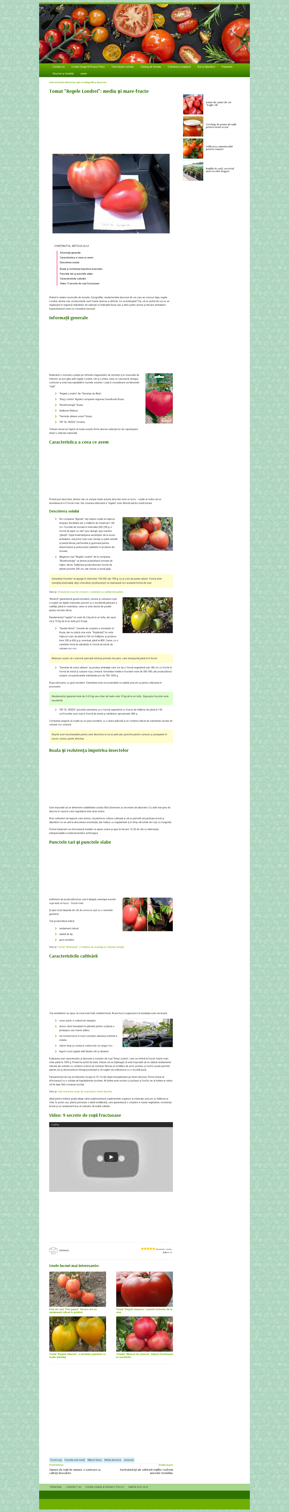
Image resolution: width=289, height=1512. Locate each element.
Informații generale (70, 252)
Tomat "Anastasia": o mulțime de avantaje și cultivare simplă (91, 947)
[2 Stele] (145, 1248)
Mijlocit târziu (95, 1460)
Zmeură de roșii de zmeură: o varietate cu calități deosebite (90, 591)
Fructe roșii (56, 1460)
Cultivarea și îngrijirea (179, 66)
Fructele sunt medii (75, 1460)
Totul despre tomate (122, 66)
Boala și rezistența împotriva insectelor (81, 268)
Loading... (56, 1124)
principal (56, 1487)
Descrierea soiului (69, 262)
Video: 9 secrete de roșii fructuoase (79, 283)
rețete (83, 73)
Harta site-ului (138, 1487)
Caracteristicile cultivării (73, 278)
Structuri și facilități (63, 73)
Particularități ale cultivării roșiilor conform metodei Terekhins (146, 1471)
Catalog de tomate (150, 66)
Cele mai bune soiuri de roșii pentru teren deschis (85, 1091)
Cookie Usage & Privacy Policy (88, 66)
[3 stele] (148, 1248)
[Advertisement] (111, 122)
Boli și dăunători (206, 66)
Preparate (227, 66)
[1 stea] (142, 1248)
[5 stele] (153, 1248)
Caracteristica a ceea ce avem (76, 257)
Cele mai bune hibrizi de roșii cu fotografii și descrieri (78, 82)
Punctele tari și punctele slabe (76, 273)
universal (128, 1460)
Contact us (59, 66)
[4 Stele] (151, 1248)
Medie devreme (113, 1460)
